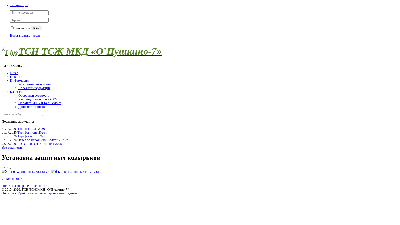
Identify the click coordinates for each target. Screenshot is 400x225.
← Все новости (13, 178)
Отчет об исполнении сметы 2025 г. (43, 140)
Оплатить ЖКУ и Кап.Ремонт (39, 103)
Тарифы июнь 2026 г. (33, 132)
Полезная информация (34, 88)
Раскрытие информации (35, 84)
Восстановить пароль (25, 35)
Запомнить (22, 28)
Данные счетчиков (31, 107)
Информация (19, 80)
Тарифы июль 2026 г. (33, 128)
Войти (36, 28)
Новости (16, 77)
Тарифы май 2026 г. (31, 136)
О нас (14, 73)
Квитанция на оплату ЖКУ (37, 99)
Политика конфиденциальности (24, 186)
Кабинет (16, 92)
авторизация (19, 5)
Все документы (13, 147)
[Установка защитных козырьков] (26, 171)
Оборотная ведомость (33, 95)
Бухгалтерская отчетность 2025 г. (41, 143)
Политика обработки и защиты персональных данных (40, 193)
